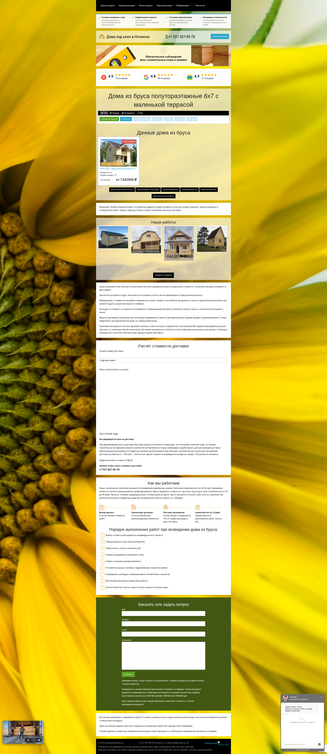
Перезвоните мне (220, 36)
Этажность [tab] (129, 113)
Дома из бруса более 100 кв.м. (122, 189)
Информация (182, 5)
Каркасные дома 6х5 (208, 189)
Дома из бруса (108, 5)
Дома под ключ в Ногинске (128, 36)
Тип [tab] (105, 113)
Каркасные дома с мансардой (148, 189)
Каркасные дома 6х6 (170, 189)
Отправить (128, 674)
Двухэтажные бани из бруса (163, 196)
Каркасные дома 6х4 (189, 189)
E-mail (124, 630)
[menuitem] (108, 5)
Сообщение (126, 640)
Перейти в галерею (163, 275)
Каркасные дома (127, 5)
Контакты (200, 5)
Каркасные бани (164, 5)
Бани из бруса (146, 5)
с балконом (126, 119)
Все (141, 113)
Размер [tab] (115, 113)
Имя (123, 609)
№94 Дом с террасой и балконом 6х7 (118, 168)
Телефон (125, 620)
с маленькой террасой (109, 119)
